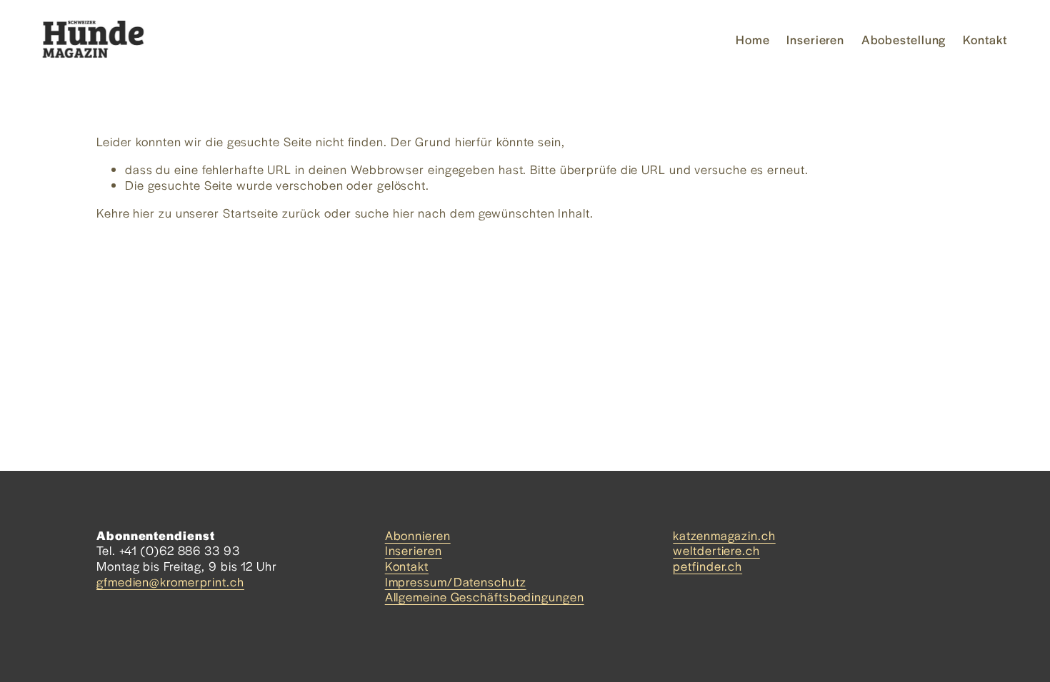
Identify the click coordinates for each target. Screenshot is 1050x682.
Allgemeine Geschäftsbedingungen (484, 597)
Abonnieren (418, 536)
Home (753, 39)
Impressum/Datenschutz (455, 582)
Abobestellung (903, 39)
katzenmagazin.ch (724, 536)
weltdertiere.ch (716, 551)
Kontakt (985, 39)
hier (144, 212)
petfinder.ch (707, 566)
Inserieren (815, 39)
